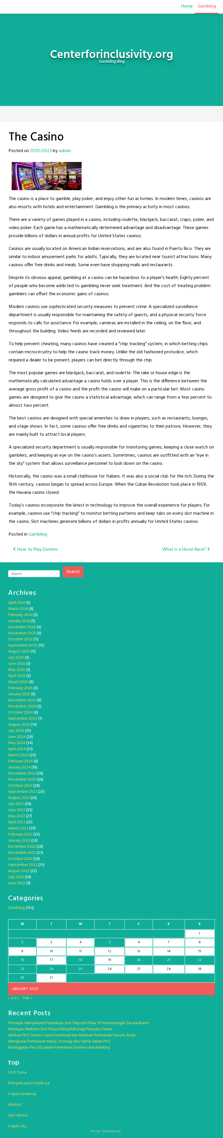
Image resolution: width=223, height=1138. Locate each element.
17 (51, 960)
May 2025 (16, 670)
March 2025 (18, 682)
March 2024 (18, 755)
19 (109, 960)
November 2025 (22, 633)
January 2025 (19, 694)
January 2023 (19, 840)
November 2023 (22, 779)
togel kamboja (22, 1094)
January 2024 (19, 767)
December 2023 (22, 773)
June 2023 (16, 810)
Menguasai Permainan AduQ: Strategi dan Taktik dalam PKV (59, 1041)
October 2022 (20, 859)
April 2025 (16, 676)
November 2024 (22, 706)
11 (80, 951)
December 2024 (22, 700)
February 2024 (20, 761)
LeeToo (127, 1131)
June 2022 (16, 883)
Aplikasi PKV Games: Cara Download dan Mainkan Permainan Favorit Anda (71, 1035)
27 (139, 969)
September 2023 (22, 791)
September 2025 (22, 645)
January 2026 (19, 621)
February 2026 (20, 615)
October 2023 (20, 785)
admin (65, 151)
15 (199, 951)
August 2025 (19, 651)
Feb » (27, 998)
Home (187, 6)
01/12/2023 (41, 151)
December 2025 (22, 627)
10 (51, 951)
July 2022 (16, 877)
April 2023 (16, 822)
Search (73, 572)
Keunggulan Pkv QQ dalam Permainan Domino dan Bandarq (59, 1047)
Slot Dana (17, 1072)
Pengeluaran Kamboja (29, 1083)
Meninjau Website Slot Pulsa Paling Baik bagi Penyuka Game (60, 1029)
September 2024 (22, 718)
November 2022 (22, 852)
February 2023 (20, 834)
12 (109, 951)
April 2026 (16, 602)
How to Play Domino (37, 549)
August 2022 (19, 871)
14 (168, 951)
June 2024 (17, 737)
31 (51, 977)
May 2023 (16, 816)
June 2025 (16, 663)
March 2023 (18, 828)
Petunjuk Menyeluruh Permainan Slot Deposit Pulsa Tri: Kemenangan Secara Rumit (78, 1023)
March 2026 (18, 609)
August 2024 (19, 724)
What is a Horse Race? (184, 549)
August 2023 (19, 798)
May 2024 (16, 743)
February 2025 (20, 688)
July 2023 (16, 804)
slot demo (18, 1115)
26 (110, 969)
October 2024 (20, 712)
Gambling (206, 6)
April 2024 (17, 749)
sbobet (15, 1104)
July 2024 (16, 731)
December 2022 (22, 846)
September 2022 (22, 865)
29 (200, 969)
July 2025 (16, 657)
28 (169, 969)
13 (138, 951)
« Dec (13, 998)
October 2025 (20, 639)
